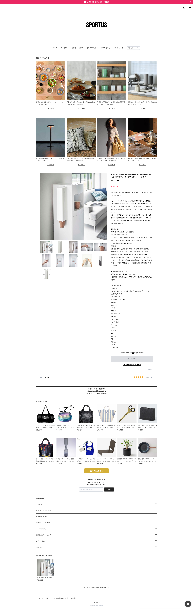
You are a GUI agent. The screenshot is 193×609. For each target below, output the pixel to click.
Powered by (94, 605)
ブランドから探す (41, 504)
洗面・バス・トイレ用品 (43, 523)
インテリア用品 (41, 529)
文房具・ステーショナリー (44, 535)
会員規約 (73, 598)
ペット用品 (39, 547)
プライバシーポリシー (44, 598)
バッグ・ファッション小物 (43, 510)
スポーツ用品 (40, 541)
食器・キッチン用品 (42, 516)
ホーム (55, 48)
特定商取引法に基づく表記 (60, 598)
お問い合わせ (105, 48)
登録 (109, 489)
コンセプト (64, 48)
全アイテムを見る (92, 48)
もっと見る (50, 108)
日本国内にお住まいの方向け (132, 365)
